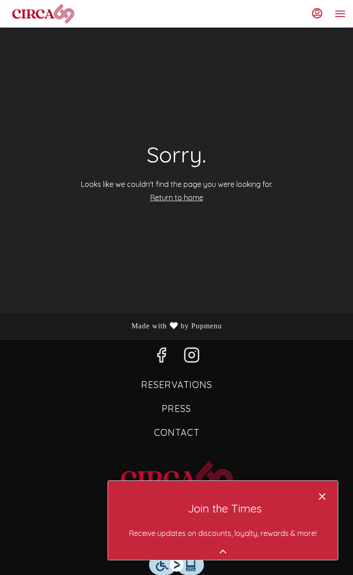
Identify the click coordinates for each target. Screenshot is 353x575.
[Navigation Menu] (340, 14)
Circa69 (176, 479)
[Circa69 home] (48, 13)
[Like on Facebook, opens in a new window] (161, 357)
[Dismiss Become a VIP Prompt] (322, 496)
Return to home (176, 197)
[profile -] (317, 13)
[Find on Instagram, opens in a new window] (191, 357)
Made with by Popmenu (114, 326)
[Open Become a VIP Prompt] (222, 551)
